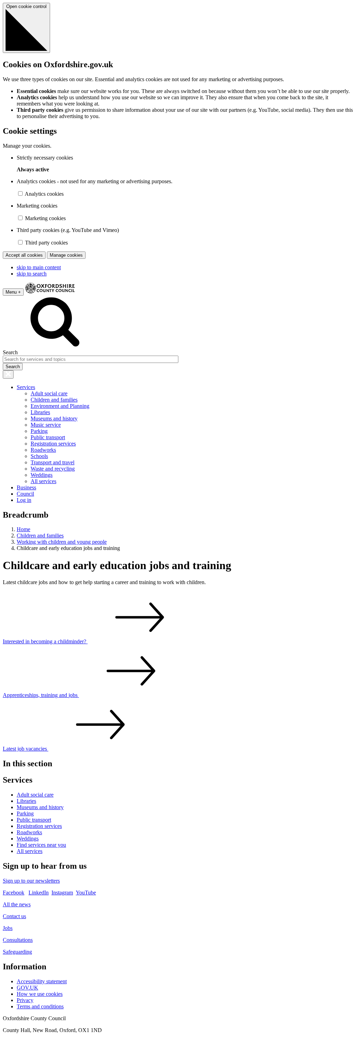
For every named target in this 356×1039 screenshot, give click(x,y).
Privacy (25, 1000)
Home (23, 529)
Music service (46, 425)
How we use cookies (40, 994)
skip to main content (39, 267)
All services (43, 481)
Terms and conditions (40, 1006)
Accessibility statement (42, 981)
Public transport (48, 437)
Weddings (41, 475)
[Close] (8, 374)
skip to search (32, 274)
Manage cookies (66, 255)
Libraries (40, 412)
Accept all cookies (24, 255)
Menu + (13, 292)
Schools (39, 456)
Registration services (53, 444)
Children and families (54, 400)
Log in (24, 500)
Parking (39, 431)
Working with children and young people (62, 542)
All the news (17, 904)
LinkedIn (39, 892)
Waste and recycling (53, 469)
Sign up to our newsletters (31, 881)
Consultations (18, 940)
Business (26, 487)
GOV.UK (27, 988)
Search (10, 352)
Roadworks (43, 450)
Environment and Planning (60, 406)
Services (26, 387)
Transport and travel (52, 462)
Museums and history (54, 418)
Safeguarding (17, 952)
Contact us (14, 916)
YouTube (86, 892)
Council (25, 494)
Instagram (62, 892)
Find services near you (41, 845)
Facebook (13, 892)
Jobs (8, 928)
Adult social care (49, 393)
